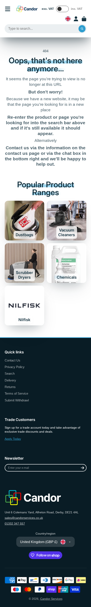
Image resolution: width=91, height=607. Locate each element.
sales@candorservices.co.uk (24, 517)
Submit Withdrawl (17, 400)
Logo (27, 8)
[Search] (82, 28)
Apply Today (13, 438)
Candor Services (51, 598)
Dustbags (24, 220)
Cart (84, 18)
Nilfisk (24, 305)
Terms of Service (16, 393)
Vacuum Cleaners (66, 220)
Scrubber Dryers (24, 263)
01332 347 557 (15, 523)
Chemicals (66, 263)
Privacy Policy (15, 367)
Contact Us (12, 360)
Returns (10, 387)
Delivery (10, 380)
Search (10, 373)
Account (76, 18)
